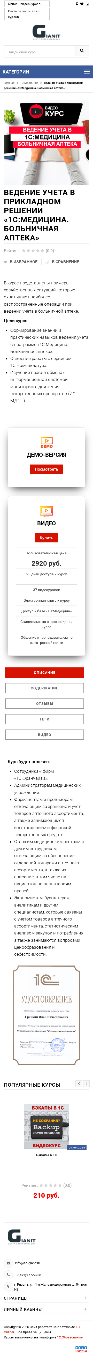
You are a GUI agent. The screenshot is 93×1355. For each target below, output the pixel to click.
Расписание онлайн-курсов (24, 14)
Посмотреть (46, 469)
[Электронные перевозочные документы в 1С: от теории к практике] (56, 1126)
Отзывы (44, 704)
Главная (11, 83)
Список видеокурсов (24, 4)
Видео (44, 735)
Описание (45, 673)
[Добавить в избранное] (45, 1106)
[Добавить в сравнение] (65, 1106)
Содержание (44, 688)
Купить (46, 537)
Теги (45, 719)
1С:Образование (70, 1337)
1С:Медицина (31, 83)
